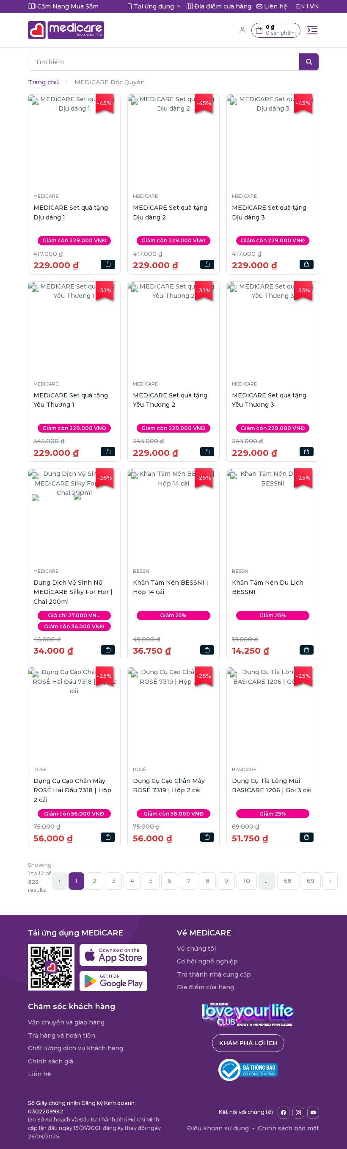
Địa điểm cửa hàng (205, 987)
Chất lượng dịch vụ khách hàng (75, 1048)
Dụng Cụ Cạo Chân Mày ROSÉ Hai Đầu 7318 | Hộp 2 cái (72, 790)
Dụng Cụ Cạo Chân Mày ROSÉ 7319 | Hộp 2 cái (169, 785)
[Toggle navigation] (312, 30)
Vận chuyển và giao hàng (66, 1022)
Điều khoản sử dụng (218, 1128)
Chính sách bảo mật (288, 1128)
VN (314, 6)
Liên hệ (39, 1074)
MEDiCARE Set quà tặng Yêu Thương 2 (170, 399)
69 (310, 881)
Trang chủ (43, 82)
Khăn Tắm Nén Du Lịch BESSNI (267, 587)
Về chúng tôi (196, 948)
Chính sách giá (50, 1061)
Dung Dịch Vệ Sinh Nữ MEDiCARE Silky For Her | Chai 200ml (73, 592)
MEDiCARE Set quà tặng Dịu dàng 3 (269, 212)
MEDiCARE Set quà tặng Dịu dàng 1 (70, 212)
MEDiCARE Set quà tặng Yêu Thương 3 (269, 399)
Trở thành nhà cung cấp (214, 974)
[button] (275, 30)
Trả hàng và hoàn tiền (61, 1035)
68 (288, 881)
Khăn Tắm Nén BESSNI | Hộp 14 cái (170, 587)
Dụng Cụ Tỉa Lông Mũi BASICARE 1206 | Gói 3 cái (271, 785)
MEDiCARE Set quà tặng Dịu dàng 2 (170, 212)
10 (246, 881)
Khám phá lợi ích (248, 1043)
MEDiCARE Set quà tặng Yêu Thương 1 (70, 399)
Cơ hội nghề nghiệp (207, 961)
